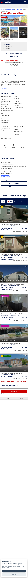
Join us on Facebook (5, 176)
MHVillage (3, 9)
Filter (3, 201)
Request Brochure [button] (14, 186)
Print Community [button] (14, 183)
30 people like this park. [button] (7, 39)
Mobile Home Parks (10, 9)
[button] (1, 6)
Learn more (24, 393)
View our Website (5, 175)
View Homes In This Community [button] (15, 53)
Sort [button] (10, 201)
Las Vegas (19, 9)
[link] (26, 6)
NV (15, 9)
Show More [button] (3, 88)
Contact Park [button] (14, 391)
